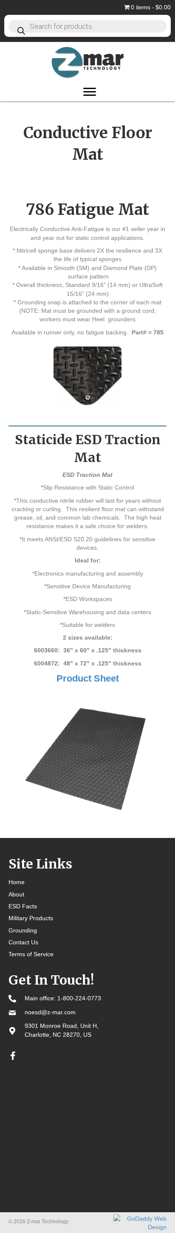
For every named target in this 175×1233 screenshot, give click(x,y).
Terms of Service (31, 954)
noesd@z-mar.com (50, 1012)
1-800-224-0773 (79, 998)
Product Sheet (87, 678)
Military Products (30, 918)
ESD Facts (22, 906)
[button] (12, 1056)
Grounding (22, 930)
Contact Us (23, 942)
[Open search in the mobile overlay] (87, 26)
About (16, 894)
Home (16, 882)
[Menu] (89, 92)
